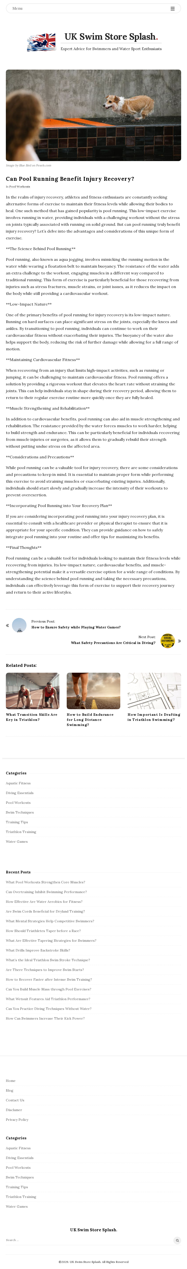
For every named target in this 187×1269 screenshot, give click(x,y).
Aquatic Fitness (18, 783)
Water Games (17, 841)
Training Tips (17, 822)
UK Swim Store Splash (110, 36)
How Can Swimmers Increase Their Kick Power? (45, 1018)
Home (11, 1081)
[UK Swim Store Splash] (41, 42)
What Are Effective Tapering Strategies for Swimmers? (51, 940)
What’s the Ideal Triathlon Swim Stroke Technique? (48, 960)
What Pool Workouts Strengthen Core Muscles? (45, 882)
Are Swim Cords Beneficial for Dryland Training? (45, 911)
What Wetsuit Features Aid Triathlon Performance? (48, 999)
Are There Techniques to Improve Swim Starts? (45, 970)
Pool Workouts (19, 186)
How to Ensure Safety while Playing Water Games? (76, 627)
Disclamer (14, 1110)
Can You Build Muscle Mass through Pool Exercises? (48, 989)
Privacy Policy (17, 1119)
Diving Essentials (20, 793)
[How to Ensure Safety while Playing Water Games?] (19, 625)
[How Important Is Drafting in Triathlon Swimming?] (154, 691)
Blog (9, 1090)
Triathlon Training (21, 832)
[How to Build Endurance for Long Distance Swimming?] (93, 691)
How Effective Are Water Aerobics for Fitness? (44, 901)
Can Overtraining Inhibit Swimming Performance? (46, 892)
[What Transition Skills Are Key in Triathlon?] (32, 691)
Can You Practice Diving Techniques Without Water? (49, 1008)
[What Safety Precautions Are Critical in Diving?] (167, 641)
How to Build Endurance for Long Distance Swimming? (90, 719)
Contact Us (15, 1100)
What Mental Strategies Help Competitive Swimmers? (50, 921)
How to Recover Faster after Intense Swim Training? (49, 979)
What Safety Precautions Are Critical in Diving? (113, 643)
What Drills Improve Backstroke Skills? (38, 950)
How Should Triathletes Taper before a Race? (43, 931)
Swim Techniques (20, 812)
